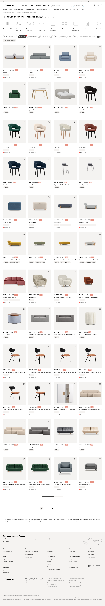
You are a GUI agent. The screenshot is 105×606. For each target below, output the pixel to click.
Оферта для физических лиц (54, 578)
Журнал (38, 5)
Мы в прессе (50, 571)
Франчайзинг (6, 572)
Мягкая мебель (72, 551)
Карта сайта (50, 566)
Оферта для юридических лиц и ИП (55, 580)
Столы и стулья (73, 561)
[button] (95, 5)
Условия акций (72, 580)
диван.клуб (49, 561)
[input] (61, 5)
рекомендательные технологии (31, 595)
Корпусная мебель (73, 553)
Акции (32, 5)
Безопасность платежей (75, 582)
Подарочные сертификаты (53, 569)
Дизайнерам (6, 570)
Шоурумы (46, 5)
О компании (50, 551)
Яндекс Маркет (91, 551)
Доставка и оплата (51, 556)
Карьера (49, 564)
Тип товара (63, 36)
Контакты (5, 556)
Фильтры (23, 36)
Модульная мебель (73, 559)
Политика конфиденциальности (76, 578)
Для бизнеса (6, 567)
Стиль (75, 36)
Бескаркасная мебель (74, 556)
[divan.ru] (9, 5)
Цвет (70, 36)
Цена (56, 36)
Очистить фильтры (8, 40)
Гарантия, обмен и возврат (53, 559)
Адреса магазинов (51, 553)
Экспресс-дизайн (73, 567)
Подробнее (6, 541)
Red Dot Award (91, 557)
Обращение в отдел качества (10, 559)
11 (60, 508)
